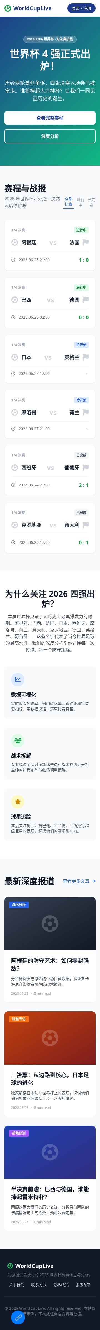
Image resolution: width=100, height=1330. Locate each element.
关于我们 (16, 1284)
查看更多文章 (77, 881)
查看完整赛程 (50, 118)
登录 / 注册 (81, 8)
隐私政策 (61, 1284)
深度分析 (50, 136)
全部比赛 (68, 201)
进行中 (80, 202)
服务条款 (83, 1284)
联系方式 (39, 1284)
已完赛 (91, 202)
